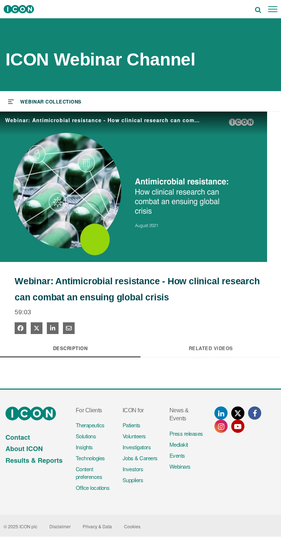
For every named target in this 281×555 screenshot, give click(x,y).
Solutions (86, 436)
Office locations (92, 487)
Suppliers (133, 480)
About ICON (24, 448)
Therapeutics (90, 425)
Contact (17, 437)
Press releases (186, 433)
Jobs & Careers (140, 458)
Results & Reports (34, 460)
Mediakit (178, 444)
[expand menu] (45, 100)
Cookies (132, 526)
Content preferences (89, 472)
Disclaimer (60, 526)
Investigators (137, 447)
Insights (84, 447)
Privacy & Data (97, 526)
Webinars (180, 466)
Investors (133, 469)
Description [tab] (70, 348)
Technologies (90, 458)
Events (177, 455)
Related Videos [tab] (211, 348)
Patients (131, 425)
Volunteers (134, 436)
